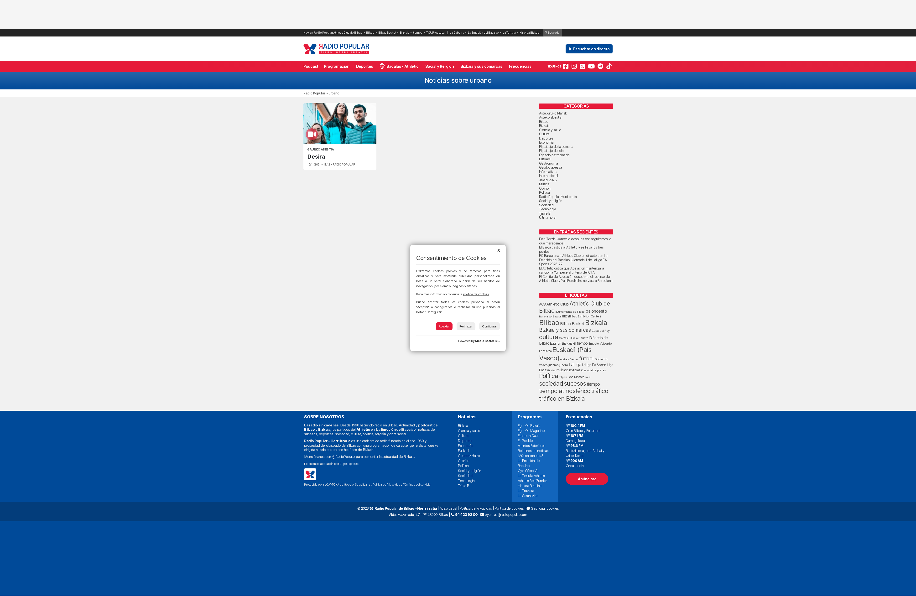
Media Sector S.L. (487, 341)
